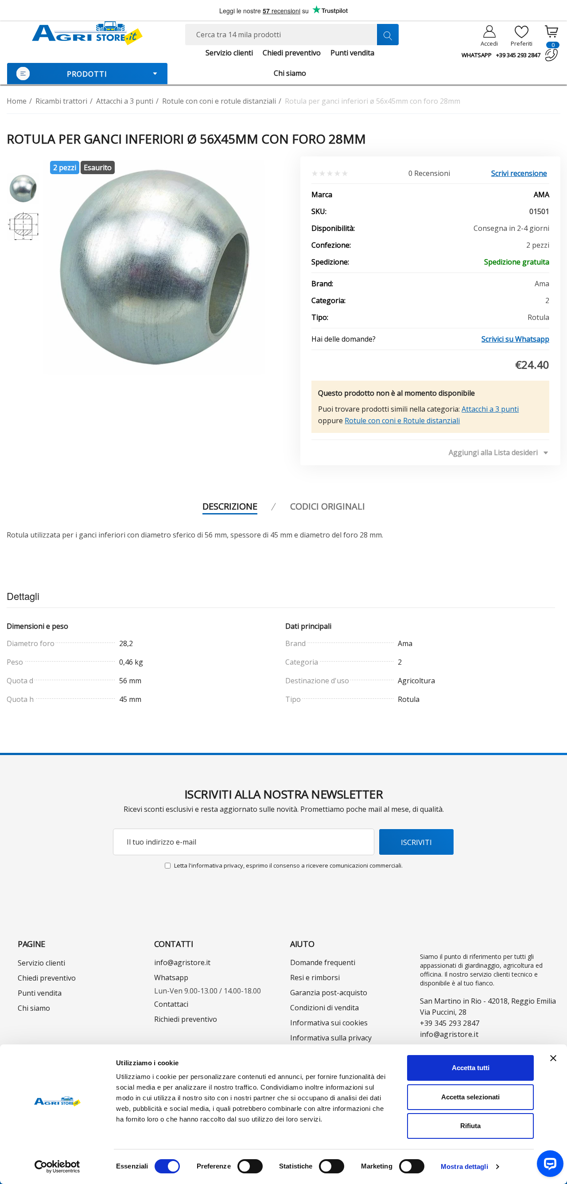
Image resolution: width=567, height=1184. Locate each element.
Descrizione (229, 506)
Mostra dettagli (464, 1166)
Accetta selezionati (470, 1097)
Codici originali (327, 506)
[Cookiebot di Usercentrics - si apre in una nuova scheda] (57, 1166)
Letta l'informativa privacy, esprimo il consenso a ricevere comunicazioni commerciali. (288, 865)
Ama (541, 194)
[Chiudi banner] (553, 1058)
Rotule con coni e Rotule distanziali (402, 420)
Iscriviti (416, 842)
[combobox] (292, 34)
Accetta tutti (470, 1067)
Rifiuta (470, 1125)
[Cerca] (388, 34)
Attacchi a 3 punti (490, 409)
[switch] (250, 1166)
